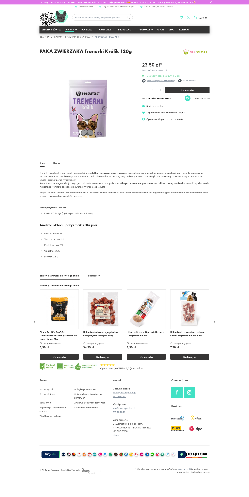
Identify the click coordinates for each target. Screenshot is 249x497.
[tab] (42, 163)
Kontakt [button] (117, 380)
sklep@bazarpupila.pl (124, 392)
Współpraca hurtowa (50, 415)
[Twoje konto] (188, 17)
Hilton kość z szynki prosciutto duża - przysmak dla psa (145, 333)
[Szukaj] (128, 17)
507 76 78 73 (119, 411)
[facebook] (177, 392)
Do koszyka (187, 90)
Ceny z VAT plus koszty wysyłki (154, 70)
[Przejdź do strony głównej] (55, 18)
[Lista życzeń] (181, 17)
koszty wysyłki (184, 468)
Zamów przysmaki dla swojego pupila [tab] (60, 275)
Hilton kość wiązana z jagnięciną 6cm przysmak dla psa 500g (100, 333)
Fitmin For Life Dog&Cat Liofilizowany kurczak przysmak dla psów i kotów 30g (58, 335)
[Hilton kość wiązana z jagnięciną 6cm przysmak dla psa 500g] (102, 309)
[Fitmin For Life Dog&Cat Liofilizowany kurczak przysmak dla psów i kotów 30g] (59, 309)
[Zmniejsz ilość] (145, 90)
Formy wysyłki (46, 389)
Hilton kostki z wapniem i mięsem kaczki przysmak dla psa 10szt (187, 333)
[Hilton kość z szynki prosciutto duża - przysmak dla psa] (146, 309)
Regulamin (45, 402)
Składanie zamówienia (86, 407)
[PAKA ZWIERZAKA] (195, 52)
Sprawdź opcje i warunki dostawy (161, 80)
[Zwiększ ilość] (161, 90)
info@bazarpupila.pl (124, 408)
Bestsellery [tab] (94, 275)
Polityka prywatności (85, 389)
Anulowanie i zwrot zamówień (89, 402)
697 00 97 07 (119, 396)
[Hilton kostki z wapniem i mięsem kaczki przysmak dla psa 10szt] (189, 309)
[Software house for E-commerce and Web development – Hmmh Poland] (91, 469)
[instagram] (189, 392)
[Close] (210, 2)
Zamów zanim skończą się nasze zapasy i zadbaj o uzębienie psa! (162, 2)
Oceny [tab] (56, 162)
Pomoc (43, 380)
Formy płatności (47, 394)
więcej (116, 434)
